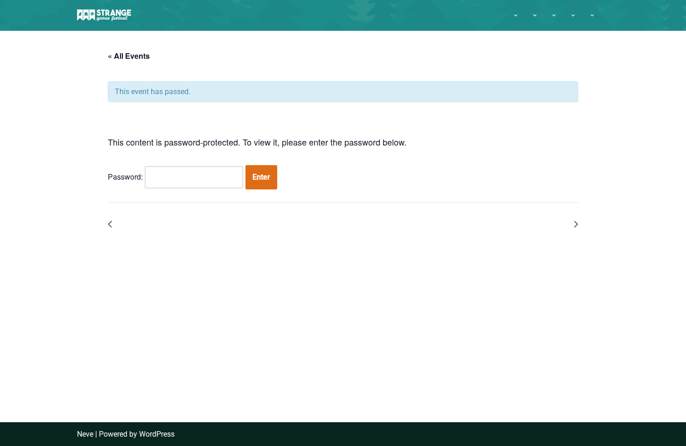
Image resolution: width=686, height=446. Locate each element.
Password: (126, 176)
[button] (516, 15)
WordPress (157, 434)
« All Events (129, 55)
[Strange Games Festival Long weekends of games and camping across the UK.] (105, 15)
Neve (85, 434)
